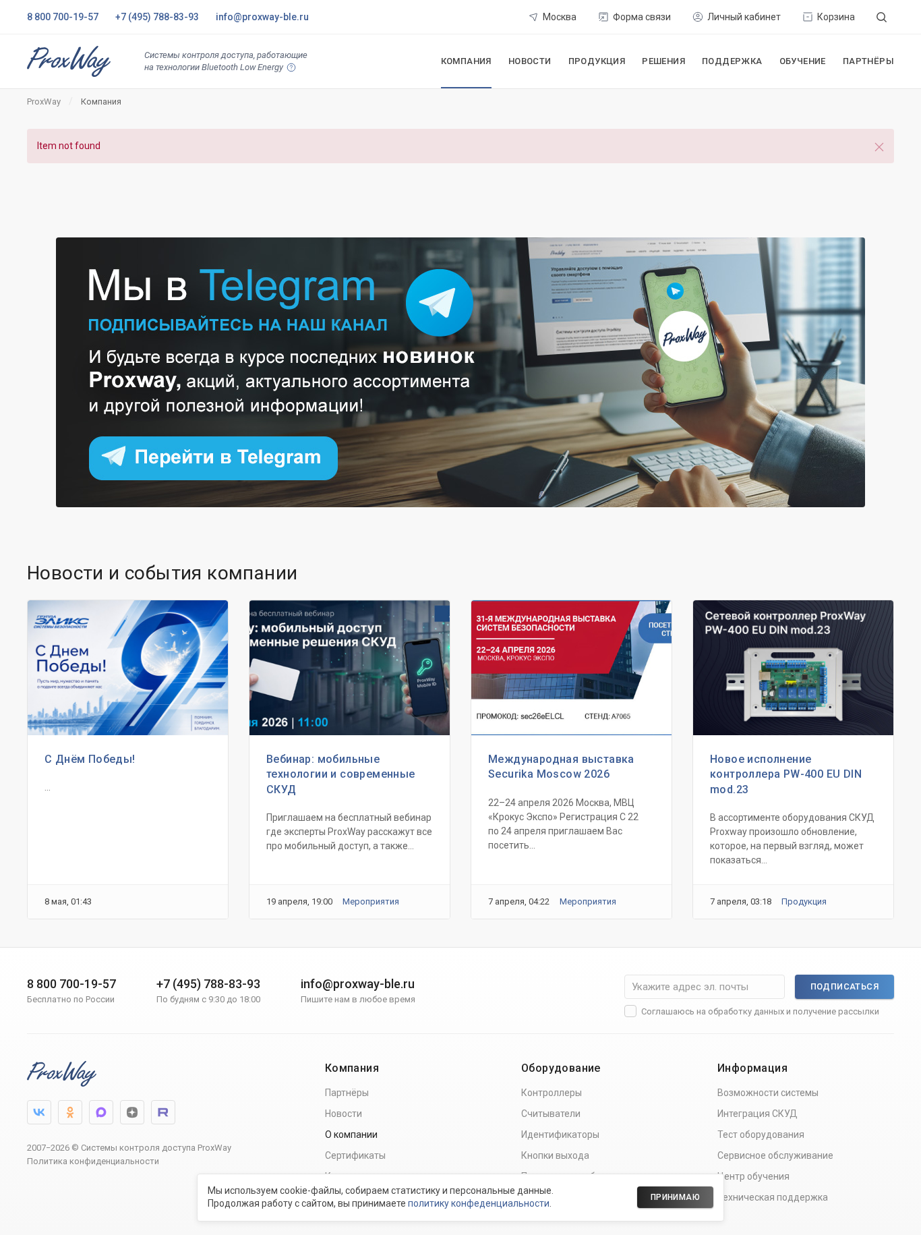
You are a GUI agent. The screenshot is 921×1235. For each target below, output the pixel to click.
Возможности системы (768, 1092)
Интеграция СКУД (757, 1113)
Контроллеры (551, 1092)
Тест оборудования (760, 1134)
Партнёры (868, 61)
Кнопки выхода (555, 1155)
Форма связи (642, 16)
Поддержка (732, 61)
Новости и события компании (162, 573)
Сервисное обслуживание (775, 1155)
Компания (466, 61)
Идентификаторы (560, 1134)
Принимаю (675, 1197)
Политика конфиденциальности (93, 1161)
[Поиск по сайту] (881, 17)
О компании (351, 1134)
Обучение (802, 61)
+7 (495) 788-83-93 (157, 16)
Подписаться (844, 986)
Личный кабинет (744, 16)
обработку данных (746, 1011)
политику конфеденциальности (478, 1203)
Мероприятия (371, 902)
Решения (663, 61)
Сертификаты (355, 1155)
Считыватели (551, 1113)
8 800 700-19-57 (62, 16)
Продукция (597, 61)
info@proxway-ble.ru (262, 16)
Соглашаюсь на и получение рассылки (760, 1011)
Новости (530, 61)
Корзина (836, 16)
